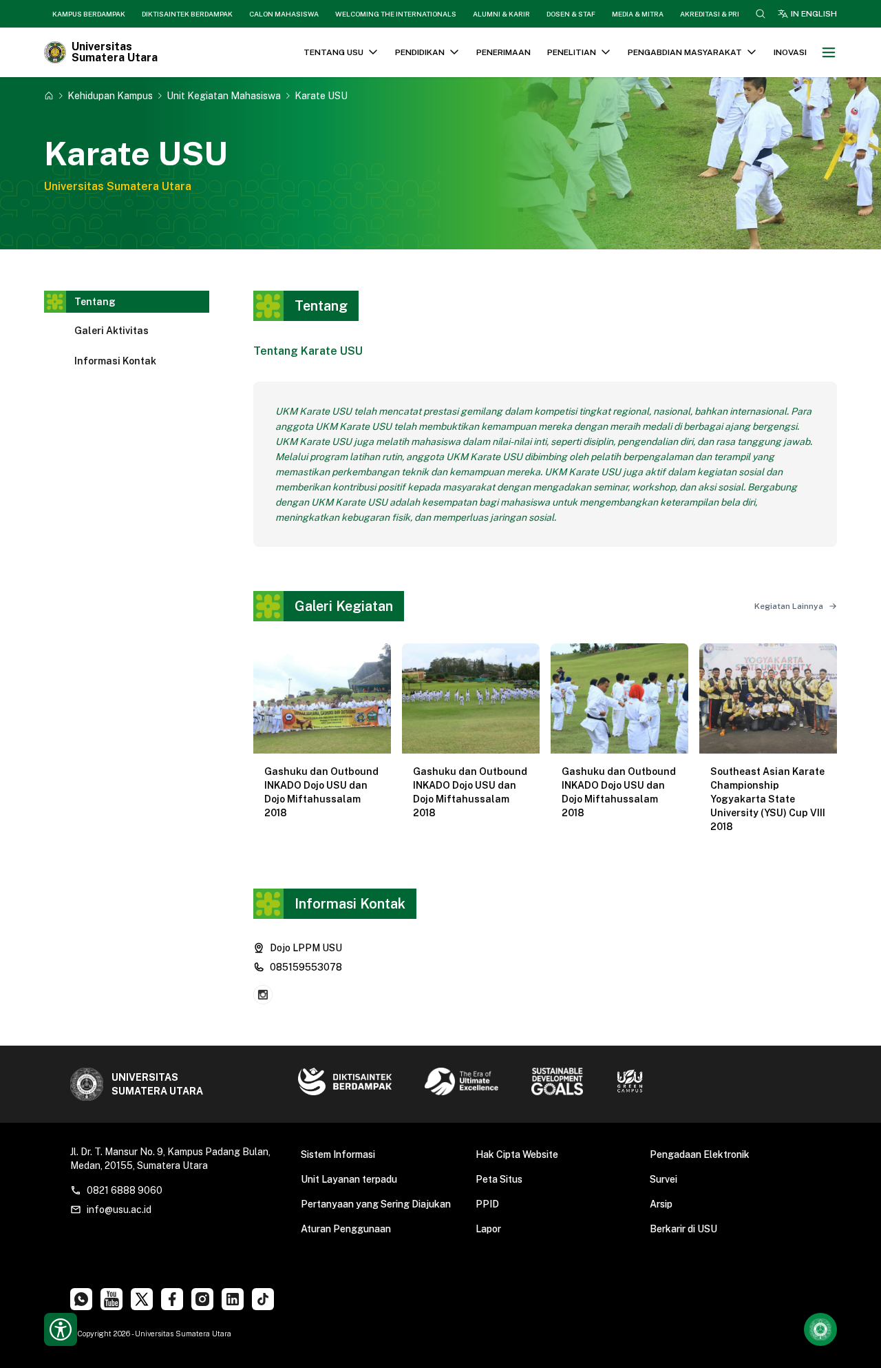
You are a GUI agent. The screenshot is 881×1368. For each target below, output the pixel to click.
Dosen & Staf (570, 14)
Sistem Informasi (338, 1154)
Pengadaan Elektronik (700, 1154)
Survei (663, 1179)
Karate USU (321, 95)
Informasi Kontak (115, 360)
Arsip (661, 1204)
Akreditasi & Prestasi (720, 14)
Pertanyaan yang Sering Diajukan (376, 1204)
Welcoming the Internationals (395, 14)
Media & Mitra (638, 14)
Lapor (488, 1228)
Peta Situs (499, 1179)
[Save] (49, 96)
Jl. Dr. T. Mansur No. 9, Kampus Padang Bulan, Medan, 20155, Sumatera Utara (170, 1158)
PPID (487, 1204)
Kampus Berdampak (88, 14)
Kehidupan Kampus (110, 95)
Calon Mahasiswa (284, 14)
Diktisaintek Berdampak (187, 14)
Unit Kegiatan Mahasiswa (224, 95)
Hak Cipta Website (517, 1154)
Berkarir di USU (683, 1228)
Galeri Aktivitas (111, 330)
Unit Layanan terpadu (349, 1179)
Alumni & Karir (501, 14)
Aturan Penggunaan (346, 1228)
